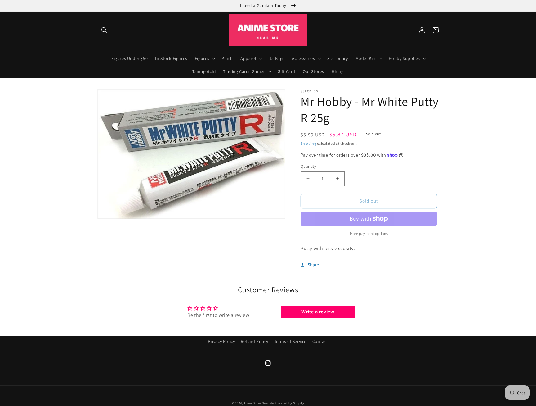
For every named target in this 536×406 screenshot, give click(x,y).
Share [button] (313, 264)
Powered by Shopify (289, 403)
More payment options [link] (369, 233)
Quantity (308, 166)
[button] (104, 30)
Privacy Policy (221, 341)
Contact (320, 341)
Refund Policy (254, 341)
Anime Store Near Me (259, 403)
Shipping (308, 143)
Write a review (318, 311)
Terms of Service (290, 341)
